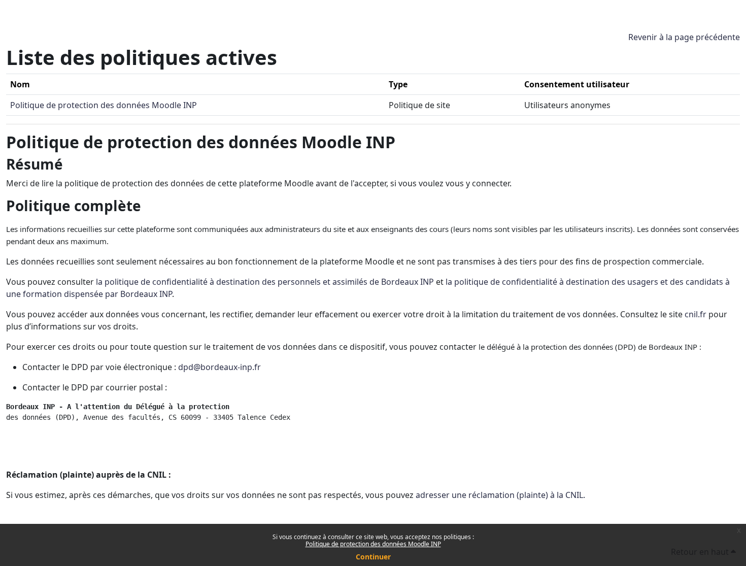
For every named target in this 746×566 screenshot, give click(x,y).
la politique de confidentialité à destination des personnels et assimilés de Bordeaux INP (265, 281)
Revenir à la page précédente (684, 37)
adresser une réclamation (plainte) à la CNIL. (500, 495)
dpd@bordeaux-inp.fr (219, 367)
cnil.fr (695, 314)
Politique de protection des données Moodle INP (373, 544)
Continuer (373, 556)
